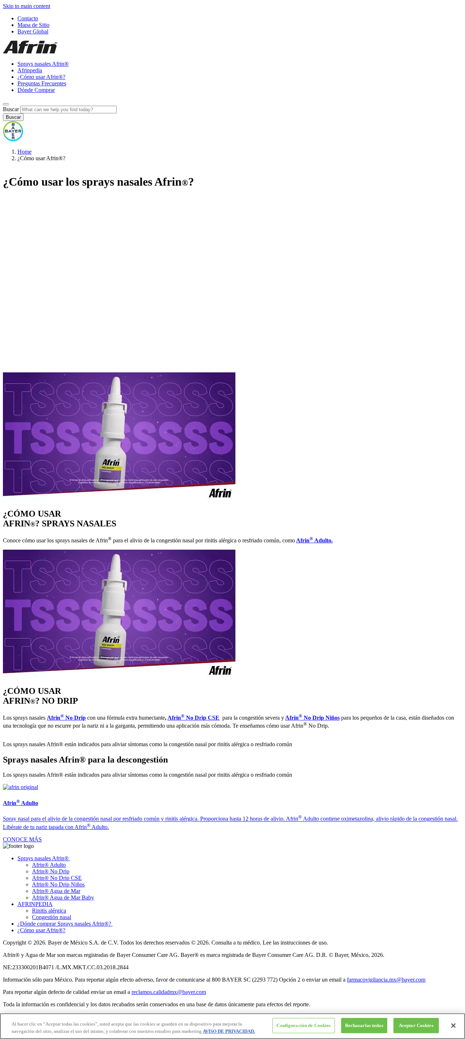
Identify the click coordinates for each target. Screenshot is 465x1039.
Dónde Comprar (36, 90)
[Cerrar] (453, 1026)
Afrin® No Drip (50, 871)
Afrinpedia (29, 70)
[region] (232, 1026)
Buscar (11, 109)
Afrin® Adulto (49, 865)
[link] (22, 839)
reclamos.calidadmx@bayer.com (169, 992)
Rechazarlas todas (364, 1025)
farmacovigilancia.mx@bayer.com (386, 980)
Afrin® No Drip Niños (58, 884)
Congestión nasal (51, 917)
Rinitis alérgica (49, 910)
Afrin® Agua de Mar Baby (63, 897)
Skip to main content (26, 6)
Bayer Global (32, 31)
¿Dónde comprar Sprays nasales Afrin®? (65, 924)
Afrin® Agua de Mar (56, 891)
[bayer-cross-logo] (13, 139)
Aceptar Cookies (416, 1025)
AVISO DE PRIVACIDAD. (229, 1031)
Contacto (27, 18)
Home (24, 152)
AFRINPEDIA (35, 904)
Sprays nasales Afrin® (43, 64)
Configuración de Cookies (303, 1025)
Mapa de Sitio (33, 25)
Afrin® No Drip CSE (57, 878)
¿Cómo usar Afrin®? (41, 77)
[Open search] (6, 104)
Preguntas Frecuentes (41, 83)
